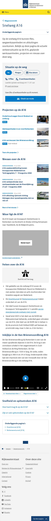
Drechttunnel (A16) (14, 427)
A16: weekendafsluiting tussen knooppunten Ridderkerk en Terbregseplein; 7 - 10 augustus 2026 (17, 170)
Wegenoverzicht (11, 21)
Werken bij (11, 468)
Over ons (5, 464)
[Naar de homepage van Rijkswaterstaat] (25, 4)
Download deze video (12, 394)
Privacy (28, 477)
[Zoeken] (48, 12)
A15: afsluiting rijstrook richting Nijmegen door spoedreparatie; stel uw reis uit (18, 198)
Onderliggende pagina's (11, 32)
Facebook (7, 496)
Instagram (8, 508)
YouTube (7, 504)
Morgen (18, 73)
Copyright (29, 468)
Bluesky (7, 512)
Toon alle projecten (9, 152)
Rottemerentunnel (30, 299)
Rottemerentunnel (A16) (15, 430)
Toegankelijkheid (32, 464)
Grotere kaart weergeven (11, 258)
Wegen (8, 449)
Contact (4, 481)
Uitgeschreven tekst (29, 394)
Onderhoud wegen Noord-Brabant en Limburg (17, 117)
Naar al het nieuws (9, 208)
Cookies (28, 472)
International (6, 477)
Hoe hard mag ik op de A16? (15, 407)
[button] (32, 72)
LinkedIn (7, 500)
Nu (8, 73)
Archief (28, 481)
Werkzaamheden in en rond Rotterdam (18, 129)
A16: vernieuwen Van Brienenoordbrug (18, 140)
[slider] (11, 388)
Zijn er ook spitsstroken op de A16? (18, 413)
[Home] (2, 449)
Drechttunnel (13, 299)
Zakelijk (4, 472)
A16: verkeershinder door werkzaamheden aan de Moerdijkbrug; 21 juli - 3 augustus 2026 (17, 184)
